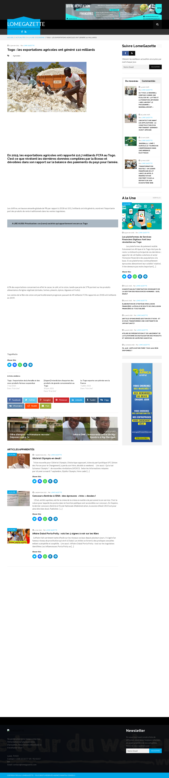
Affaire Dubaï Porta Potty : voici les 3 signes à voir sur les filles (65, 533)
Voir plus (156, 198)
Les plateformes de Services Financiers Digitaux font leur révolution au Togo (136, 239)
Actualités (20, 37)
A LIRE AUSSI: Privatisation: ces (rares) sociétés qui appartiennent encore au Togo (50, 223)
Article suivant (110, 431)
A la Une (30, 37)
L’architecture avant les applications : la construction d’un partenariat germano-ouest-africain (148, 125)
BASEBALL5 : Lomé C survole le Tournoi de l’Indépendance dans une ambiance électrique (148, 148)
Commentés (148, 81)
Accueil (10, 37)
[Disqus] (62, 606)
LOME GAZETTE (28, 45)
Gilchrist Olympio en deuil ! (46, 458)
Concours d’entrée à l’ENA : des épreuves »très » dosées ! (64, 496)
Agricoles (16, 56)
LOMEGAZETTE (26, 24)
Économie (40, 37)
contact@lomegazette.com (24, 764)
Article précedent (17, 431)
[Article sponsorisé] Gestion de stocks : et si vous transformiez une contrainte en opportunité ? (141, 321)
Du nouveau (131, 81)
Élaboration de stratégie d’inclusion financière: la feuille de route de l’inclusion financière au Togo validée (141, 306)
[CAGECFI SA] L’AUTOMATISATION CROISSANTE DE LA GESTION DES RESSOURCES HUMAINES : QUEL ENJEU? (141, 291)
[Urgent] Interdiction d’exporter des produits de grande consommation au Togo (59, 383)
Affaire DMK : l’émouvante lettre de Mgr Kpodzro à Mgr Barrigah (94, 435)
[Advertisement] (62, 134)
